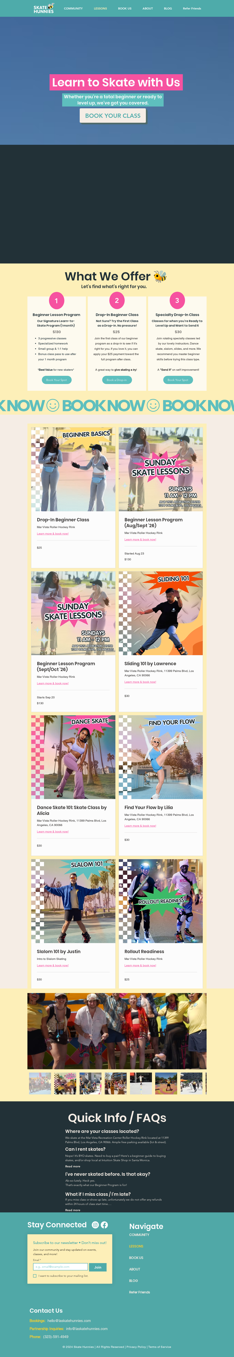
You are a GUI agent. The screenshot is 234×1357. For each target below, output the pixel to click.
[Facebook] (104, 1224)
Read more (72, 1166)
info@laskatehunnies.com (87, 1329)
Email (37, 1260)
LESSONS (136, 1246)
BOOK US (136, 1257)
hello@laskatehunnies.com (69, 1321)
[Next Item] (200, 1031)
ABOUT (134, 1269)
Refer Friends (139, 1292)
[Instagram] (95, 1224)
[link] (73, 520)
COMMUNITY (139, 1234)
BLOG (133, 1280)
